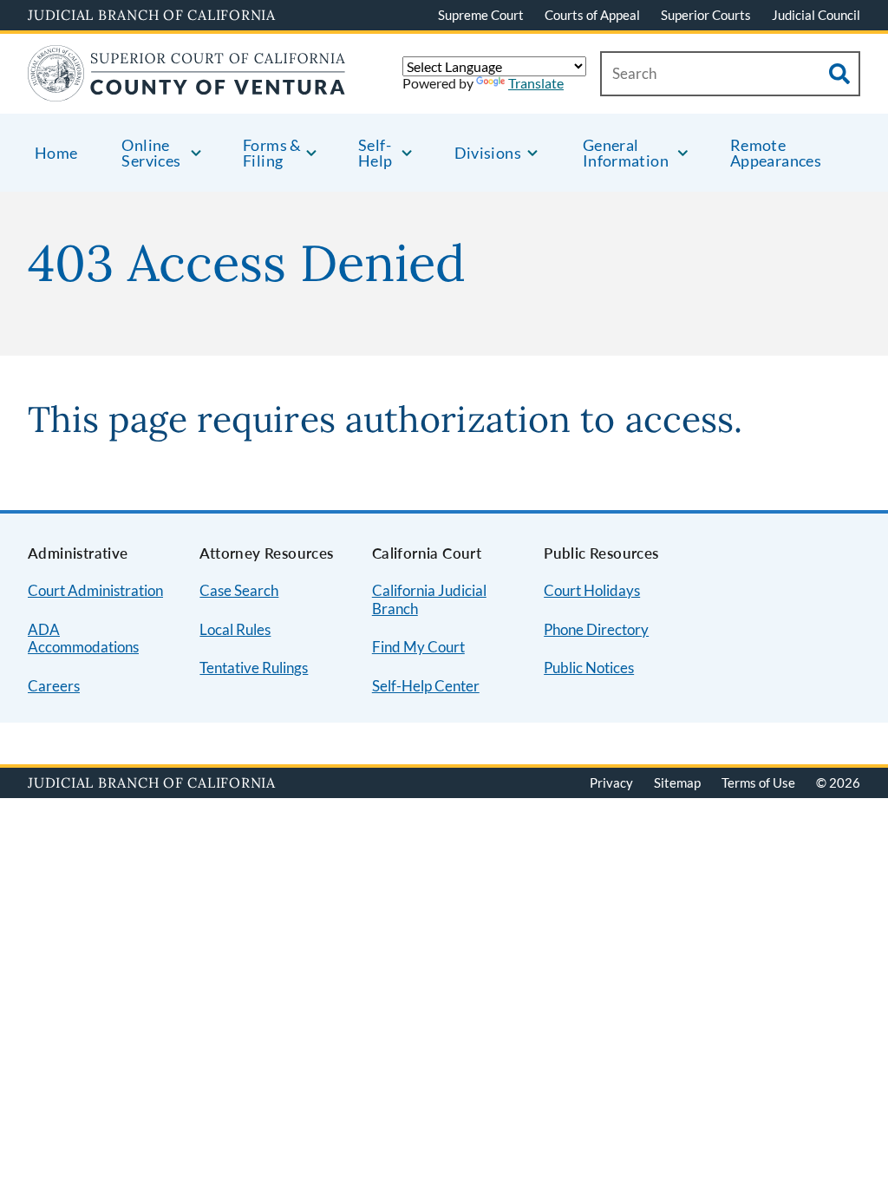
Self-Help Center (426, 686)
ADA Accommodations (83, 638)
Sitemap (677, 782)
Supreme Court (481, 15)
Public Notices (589, 667)
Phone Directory (596, 629)
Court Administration (95, 590)
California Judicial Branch (429, 599)
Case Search (238, 590)
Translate (536, 83)
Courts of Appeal (592, 15)
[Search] (839, 74)
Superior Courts (706, 15)
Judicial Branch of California (152, 14)
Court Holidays (592, 590)
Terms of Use (758, 782)
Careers (54, 686)
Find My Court (418, 647)
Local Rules (235, 629)
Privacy (611, 782)
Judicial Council (816, 15)
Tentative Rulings (253, 667)
